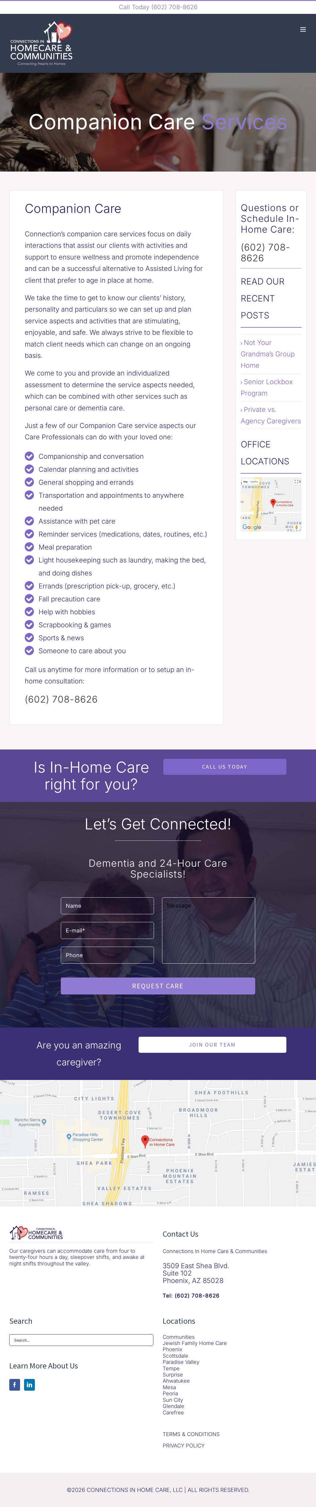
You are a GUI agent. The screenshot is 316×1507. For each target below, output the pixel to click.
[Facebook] (14, 1385)
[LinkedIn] (29, 1385)
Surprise (173, 1375)
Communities (179, 1337)
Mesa (169, 1387)
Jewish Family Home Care (195, 1343)
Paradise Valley (181, 1362)
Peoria (170, 1393)
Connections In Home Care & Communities (215, 1251)
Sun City (173, 1400)
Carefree (173, 1412)
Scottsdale (175, 1356)
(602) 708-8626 (173, 7)
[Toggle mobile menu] (303, 29)
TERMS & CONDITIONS (191, 1434)
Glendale (173, 1406)
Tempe (171, 1368)
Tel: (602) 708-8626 (191, 1296)
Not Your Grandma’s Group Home (268, 354)
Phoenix (172, 1349)
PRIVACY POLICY (184, 1446)
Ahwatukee (176, 1381)
